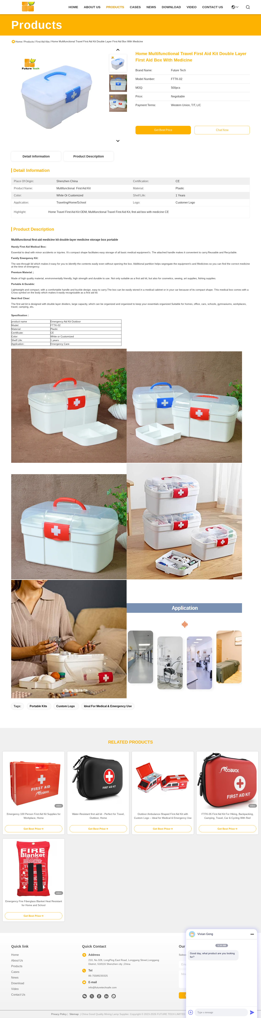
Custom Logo (65, 706)
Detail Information (36, 156)
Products (29, 41)
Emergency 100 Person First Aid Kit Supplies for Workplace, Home (34, 816)
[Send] (252, 1012)
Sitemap (74, 1014)
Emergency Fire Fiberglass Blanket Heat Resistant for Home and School (33, 903)
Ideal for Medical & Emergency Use (108, 706)
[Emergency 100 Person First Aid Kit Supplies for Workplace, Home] (33, 780)
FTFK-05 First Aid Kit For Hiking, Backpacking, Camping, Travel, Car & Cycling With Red (228, 816)
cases (135, 7)
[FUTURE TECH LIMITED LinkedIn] (106, 997)
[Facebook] (99, 997)
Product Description (88, 156)
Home (73, 7)
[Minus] (252, 934)
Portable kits (38, 706)
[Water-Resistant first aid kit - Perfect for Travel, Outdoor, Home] (98, 780)
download (171, 7)
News (14, 977)
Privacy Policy (59, 1014)
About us (17, 960)
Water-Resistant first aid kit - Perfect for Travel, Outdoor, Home (98, 816)
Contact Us (18, 994)
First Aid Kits (43, 41)
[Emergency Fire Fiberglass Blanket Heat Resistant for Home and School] (33, 867)
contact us (212, 7)
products (115, 7)
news (151, 7)
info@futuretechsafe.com (102, 987)
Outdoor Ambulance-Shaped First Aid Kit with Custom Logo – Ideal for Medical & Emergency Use (163, 816)
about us (92, 7)
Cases (15, 971)
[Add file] (190, 1012)
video (192, 7)
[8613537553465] (113, 997)
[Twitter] (91, 997)
